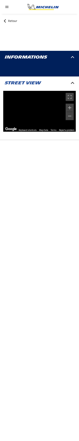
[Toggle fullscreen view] (70, 97)
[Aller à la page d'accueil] (43, 7)
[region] (39, 111)
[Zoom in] (70, 108)
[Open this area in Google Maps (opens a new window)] (11, 129)
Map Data (43, 130)
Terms (54, 130)
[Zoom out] (70, 116)
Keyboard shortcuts (28, 130)
